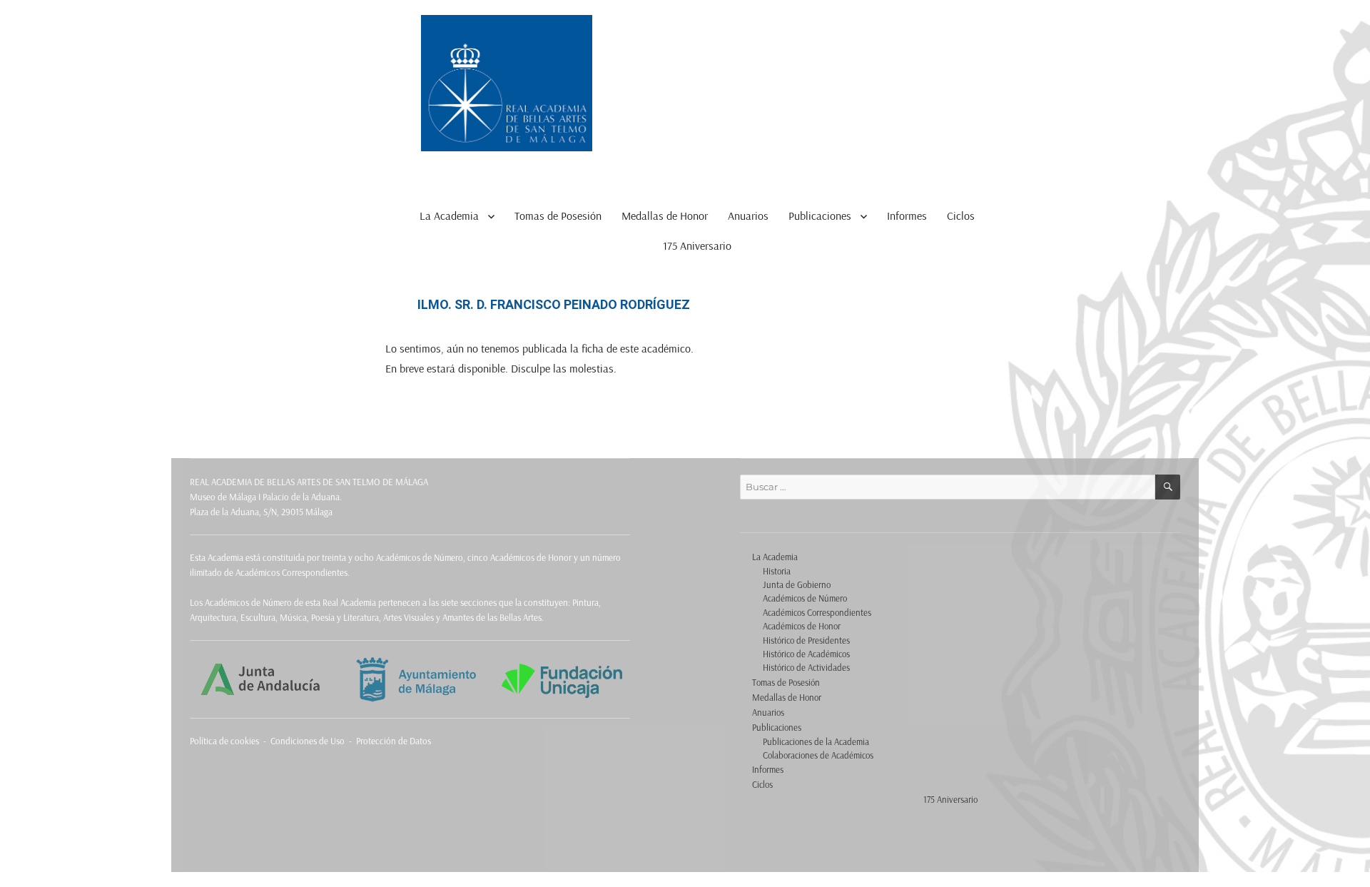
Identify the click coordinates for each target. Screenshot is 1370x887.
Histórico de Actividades (806, 667)
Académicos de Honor (802, 626)
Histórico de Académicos (806, 653)
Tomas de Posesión (558, 215)
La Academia (449, 215)
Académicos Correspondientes (817, 612)
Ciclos (961, 215)
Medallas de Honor (664, 215)
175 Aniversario (697, 245)
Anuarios (748, 215)
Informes (907, 215)
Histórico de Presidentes (806, 640)
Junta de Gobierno (797, 584)
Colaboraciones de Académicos (818, 755)
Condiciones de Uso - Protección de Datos (350, 740)
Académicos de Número (805, 598)
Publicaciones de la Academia (816, 741)
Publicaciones (819, 215)
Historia (777, 571)
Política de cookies (224, 740)
